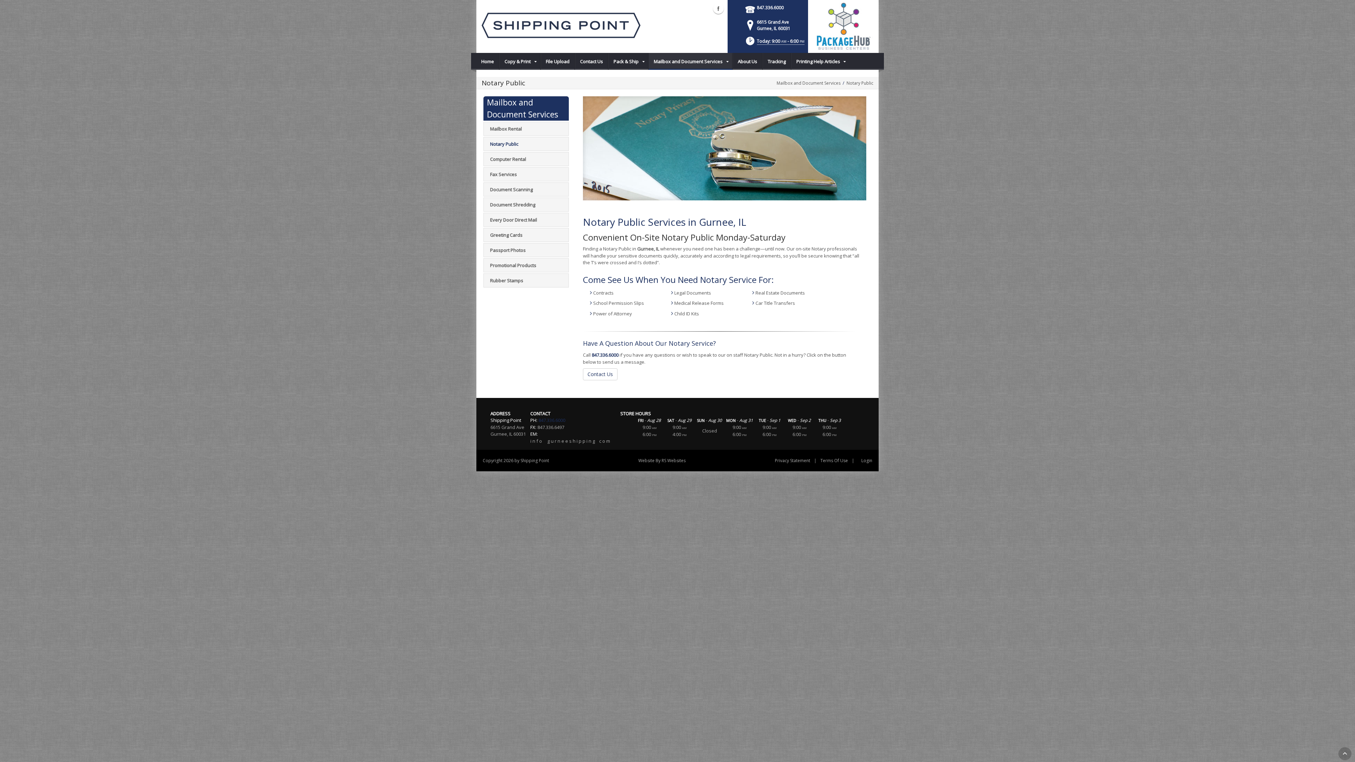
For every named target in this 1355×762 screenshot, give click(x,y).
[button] (775, 43)
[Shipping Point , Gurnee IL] (561, 25)
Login (866, 461)
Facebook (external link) (718, 8)
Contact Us (600, 374)
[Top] (1344, 753)
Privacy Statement (792, 461)
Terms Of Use (834, 461)
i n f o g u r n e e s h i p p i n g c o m (570, 441)
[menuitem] (487, 61)
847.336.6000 (770, 8)
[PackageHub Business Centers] (843, 26)
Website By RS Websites (662, 461)
